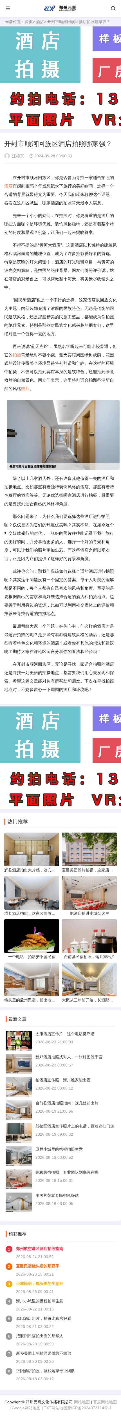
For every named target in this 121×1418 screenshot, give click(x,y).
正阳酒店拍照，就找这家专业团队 (45, 1370)
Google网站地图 (26, 1408)
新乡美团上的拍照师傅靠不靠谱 (43, 1353)
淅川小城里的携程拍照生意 (39, 1301)
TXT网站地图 (55, 1408)
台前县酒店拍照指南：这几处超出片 (66, 1103)
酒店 (40, 21)
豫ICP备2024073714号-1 (89, 1408)
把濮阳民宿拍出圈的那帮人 (39, 1336)
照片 (25, 388)
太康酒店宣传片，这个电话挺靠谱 (65, 1034)
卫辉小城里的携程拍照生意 (59, 1149)
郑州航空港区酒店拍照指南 (39, 1248)
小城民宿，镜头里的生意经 (39, 1283)
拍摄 (17, 354)
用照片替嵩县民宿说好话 (57, 1195)
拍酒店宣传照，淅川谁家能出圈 (63, 1080)
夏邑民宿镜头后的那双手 (37, 1266)
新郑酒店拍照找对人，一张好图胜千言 (68, 1057)
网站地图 (82, 1402)
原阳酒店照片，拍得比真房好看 (43, 1318)
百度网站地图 (105, 1402)
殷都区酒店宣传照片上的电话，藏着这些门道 (74, 1126)
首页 (29, 21)
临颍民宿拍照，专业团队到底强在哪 (66, 1172)
